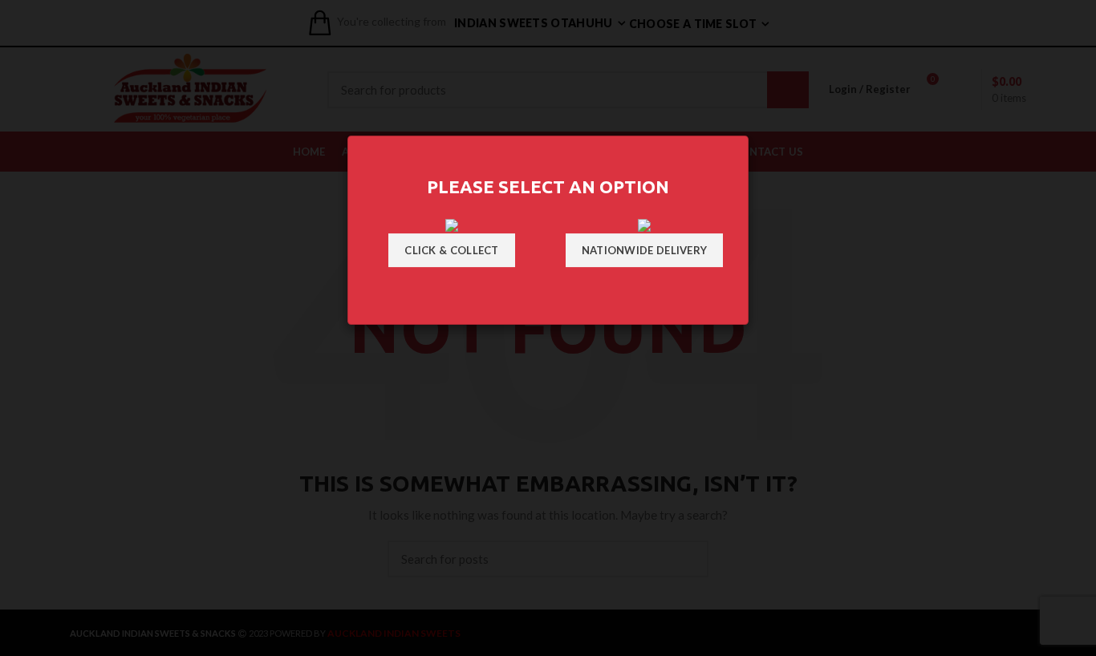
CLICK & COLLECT (451, 250)
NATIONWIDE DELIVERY (645, 250)
